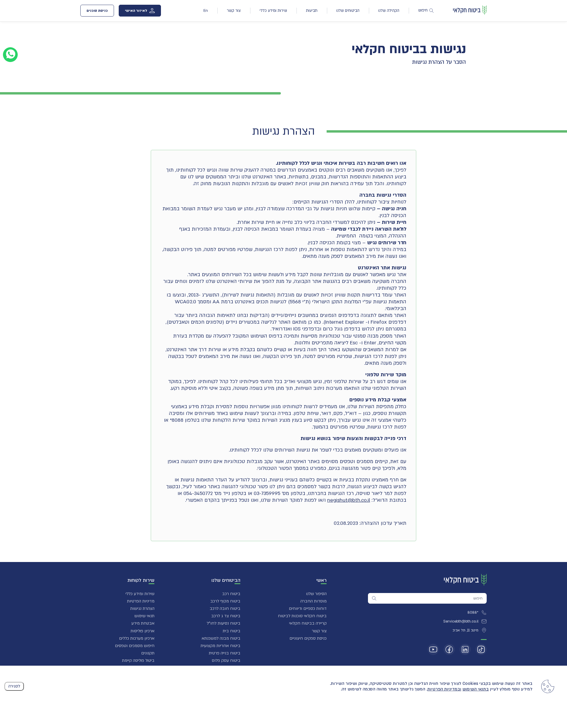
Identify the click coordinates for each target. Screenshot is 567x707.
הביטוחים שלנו (347, 10)
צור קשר (234, 10)
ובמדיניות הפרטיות (444, 689)
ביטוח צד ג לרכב (225, 616)
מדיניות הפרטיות (140, 601)
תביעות (311, 10)
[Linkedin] (465, 649)
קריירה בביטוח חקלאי (308, 623)
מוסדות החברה (313, 601)
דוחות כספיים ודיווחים (308, 608)
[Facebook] (449, 649)
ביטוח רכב (231, 594)
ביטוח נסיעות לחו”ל (223, 623)
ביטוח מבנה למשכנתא (221, 638)
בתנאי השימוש (475, 689)
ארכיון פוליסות (142, 631)
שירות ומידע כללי (273, 10)
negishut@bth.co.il (348, 500)
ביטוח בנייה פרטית (224, 653)
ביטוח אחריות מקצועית (220, 646)
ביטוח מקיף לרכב (225, 601)
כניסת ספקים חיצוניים (308, 638)
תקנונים (147, 653)
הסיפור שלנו (316, 594)
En (205, 10)
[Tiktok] (481, 649)
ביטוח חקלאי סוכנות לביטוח (302, 616)
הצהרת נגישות (142, 608)
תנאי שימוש (144, 616)
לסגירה (14, 686)
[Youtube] (433, 649)
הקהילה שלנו (388, 10)
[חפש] (374, 598)
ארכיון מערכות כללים (136, 638)
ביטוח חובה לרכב (225, 608)
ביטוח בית (231, 631)
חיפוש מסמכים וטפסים (134, 646)
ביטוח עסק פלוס (226, 660)
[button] (289, 581)
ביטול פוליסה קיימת (138, 660)
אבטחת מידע (142, 623)
